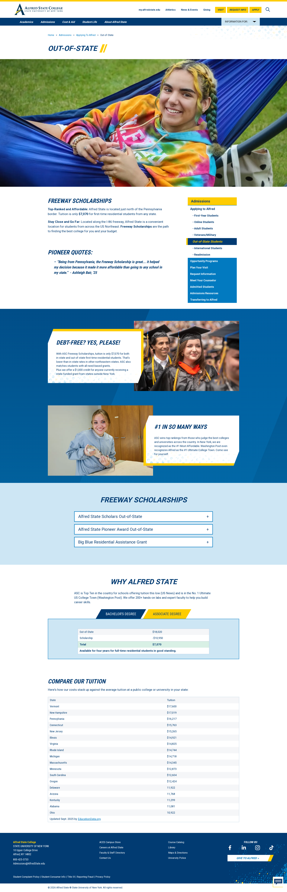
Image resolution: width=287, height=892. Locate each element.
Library (171, 847)
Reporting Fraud (85, 876)
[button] (278, 882)
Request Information (203, 273)
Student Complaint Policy (26, 876)
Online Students (204, 222)
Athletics (170, 9)
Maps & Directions (178, 852)
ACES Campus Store (110, 842)
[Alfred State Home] (38, 10)
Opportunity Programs (204, 261)
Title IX (71, 876)
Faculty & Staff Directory (112, 852)
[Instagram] (257, 847)
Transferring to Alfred (203, 299)
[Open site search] (268, 9)
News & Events (189, 9)
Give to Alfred (246, 858)
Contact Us (105, 858)
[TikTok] (271, 847)
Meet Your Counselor (203, 280)
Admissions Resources (204, 293)
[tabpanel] (143, 639)
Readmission (202, 254)
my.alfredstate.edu (149, 9)
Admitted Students (202, 286)
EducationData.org (89, 818)
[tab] (121, 614)
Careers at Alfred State (111, 847)
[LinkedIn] (243, 847)
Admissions (65, 35)
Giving (206, 9)
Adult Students (203, 228)
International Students (208, 248)
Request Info (237, 9)
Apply (255, 9)
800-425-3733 (20, 859)
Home (51, 35)
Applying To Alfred (86, 35)
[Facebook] (230, 847)
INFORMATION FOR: (236, 21)
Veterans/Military (205, 234)
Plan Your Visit (199, 267)
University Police (177, 858)
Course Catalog (176, 842)
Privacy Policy (102, 876)
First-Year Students (206, 215)
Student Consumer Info (53, 876)
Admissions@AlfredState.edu (29, 863)
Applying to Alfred (202, 209)
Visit (220, 9)
